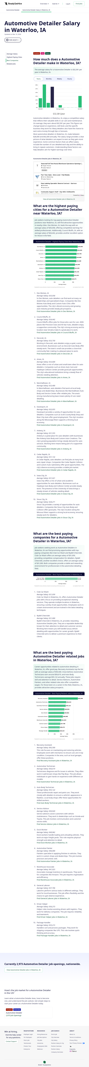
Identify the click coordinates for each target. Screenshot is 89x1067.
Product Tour (27, 1046)
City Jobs (39, 1040)
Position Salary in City (57, 1043)
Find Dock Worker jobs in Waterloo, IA (52, 843)
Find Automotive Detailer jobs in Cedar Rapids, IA (56, 470)
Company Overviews (57, 1052)
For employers (28, 1037)
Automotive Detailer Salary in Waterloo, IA (36, 10)
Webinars (40, 1049)
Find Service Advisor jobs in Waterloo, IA (53, 824)
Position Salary (55, 1049)
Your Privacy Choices (76, 1043)
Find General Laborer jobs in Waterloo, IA (53, 898)
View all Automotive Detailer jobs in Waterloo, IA (59, 199)
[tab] (38, 79)
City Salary (54, 1040)
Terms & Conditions (75, 1037)
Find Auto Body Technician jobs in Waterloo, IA (55, 803)
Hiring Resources (42, 1034)
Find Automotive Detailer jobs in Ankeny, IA (54, 449)
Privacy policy (73, 1040)
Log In (68, 4)
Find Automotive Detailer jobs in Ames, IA (53, 377)
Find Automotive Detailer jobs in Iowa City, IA (55, 494)
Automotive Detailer (13, 10)
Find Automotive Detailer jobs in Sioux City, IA (55, 517)
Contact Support (11, 1041)
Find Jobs (79, 4)
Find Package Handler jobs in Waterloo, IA (53, 935)
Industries (40, 1043)
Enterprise (27, 1049)
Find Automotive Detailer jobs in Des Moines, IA (56, 311)
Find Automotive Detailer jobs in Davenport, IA (55, 425)
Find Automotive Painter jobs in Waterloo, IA (54, 861)
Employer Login (28, 1034)
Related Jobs (11, 64)
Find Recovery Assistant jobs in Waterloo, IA (54, 760)
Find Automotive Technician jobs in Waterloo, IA (56, 782)
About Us (72, 1034)
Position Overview (56, 1046)
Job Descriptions (42, 1037)
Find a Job (54, 1034)
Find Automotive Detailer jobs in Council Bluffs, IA (57, 332)
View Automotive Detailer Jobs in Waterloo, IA (24, 970)
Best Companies (12, 60)
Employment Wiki (42, 1046)
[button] (44, 3)
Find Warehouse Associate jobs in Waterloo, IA (55, 880)
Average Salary (12, 54)
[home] (13, 4)
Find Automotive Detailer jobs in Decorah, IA (54, 353)
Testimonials (27, 1043)
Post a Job (26, 1040)
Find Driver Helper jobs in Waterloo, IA (52, 917)
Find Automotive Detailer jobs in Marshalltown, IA (57, 401)
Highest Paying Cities (14, 57)
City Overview (55, 1037)
